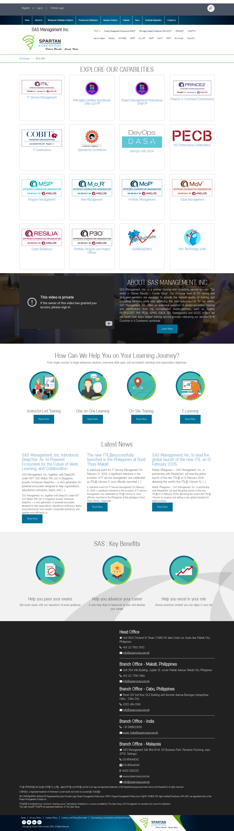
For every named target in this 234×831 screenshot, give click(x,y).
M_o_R (142, 38)
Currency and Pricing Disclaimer (74, 817)
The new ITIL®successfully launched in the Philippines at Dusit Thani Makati (116, 459)
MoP (151, 38)
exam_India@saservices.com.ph (140, 733)
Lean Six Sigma (99, 38)
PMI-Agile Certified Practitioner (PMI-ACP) (155, 31)
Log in (40, 8)
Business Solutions (110, 20)
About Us (38, 20)
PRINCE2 (180, 31)
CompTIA (190, 38)
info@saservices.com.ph (136, 653)
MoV (160, 38)
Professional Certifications (88, 20)
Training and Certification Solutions (60, 20)
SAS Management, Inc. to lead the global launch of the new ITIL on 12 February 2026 (181, 459)
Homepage (24, 58)
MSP (132, 38)
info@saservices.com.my (136, 782)
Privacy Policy (35, 817)
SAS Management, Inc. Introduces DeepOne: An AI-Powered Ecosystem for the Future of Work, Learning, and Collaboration (50, 461)
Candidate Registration (153, 20)
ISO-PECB (122, 38)
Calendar (126, 20)
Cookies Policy (51, 817)
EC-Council (179, 38)
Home (27, 20)
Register (26, 8)
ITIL (96, 31)
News (137, 20)
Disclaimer (138, 817)
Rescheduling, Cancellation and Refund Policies (111, 817)
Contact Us (171, 20)
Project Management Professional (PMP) (119, 31)
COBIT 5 (191, 31)
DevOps (112, 38)
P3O (168, 38)
